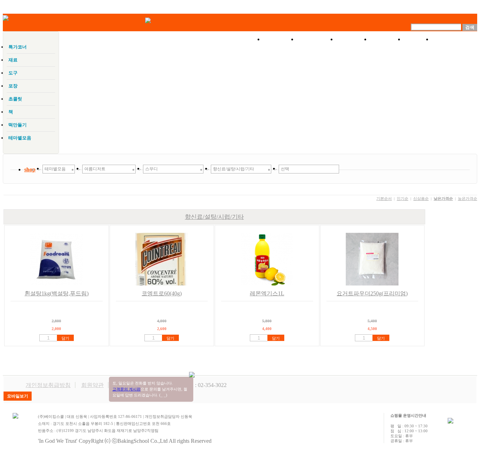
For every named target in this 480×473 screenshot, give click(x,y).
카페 (417, 39)
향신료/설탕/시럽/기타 (214, 216)
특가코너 (316, 39)
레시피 (386, 39)
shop (29, 169)
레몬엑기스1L (267, 293)
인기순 (402, 198)
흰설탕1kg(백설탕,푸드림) (57, 293)
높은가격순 (467, 198)
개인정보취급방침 (48, 385)
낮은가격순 (443, 198)
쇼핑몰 (280, 39)
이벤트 (353, 39)
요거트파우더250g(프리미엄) (372, 293)
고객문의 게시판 (126, 389)
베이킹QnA (454, 39)
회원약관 (92, 385)
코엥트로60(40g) (162, 293)
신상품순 (421, 198)
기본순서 (384, 198)
